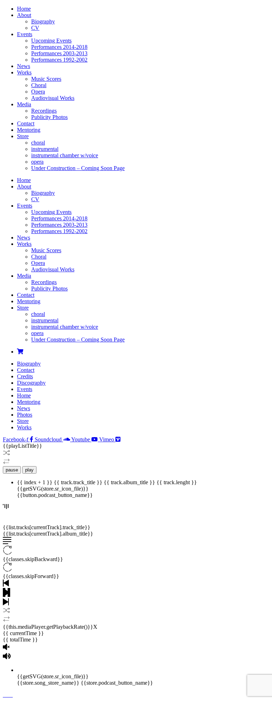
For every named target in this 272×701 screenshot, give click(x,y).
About (24, 15)
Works (24, 72)
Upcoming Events (51, 41)
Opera (38, 92)
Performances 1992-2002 (59, 60)
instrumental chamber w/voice (64, 155)
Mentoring (28, 130)
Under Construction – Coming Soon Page (78, 168)
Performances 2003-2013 (59, 53)
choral (38, 143)
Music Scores (46, 79)
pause (12, 470)
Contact (25, 123)
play (29, 470)
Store (23, 136)
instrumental (44, 149)
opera (37, 162)
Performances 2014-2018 (59, 47)
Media (24, 104)
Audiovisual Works (52, 98)
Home (24, 9)
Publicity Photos (49, 117)
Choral (38, 85)
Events (24, 34)
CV (35, 28)
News (23, 66)
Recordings (44, 111)
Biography (43, 21)
